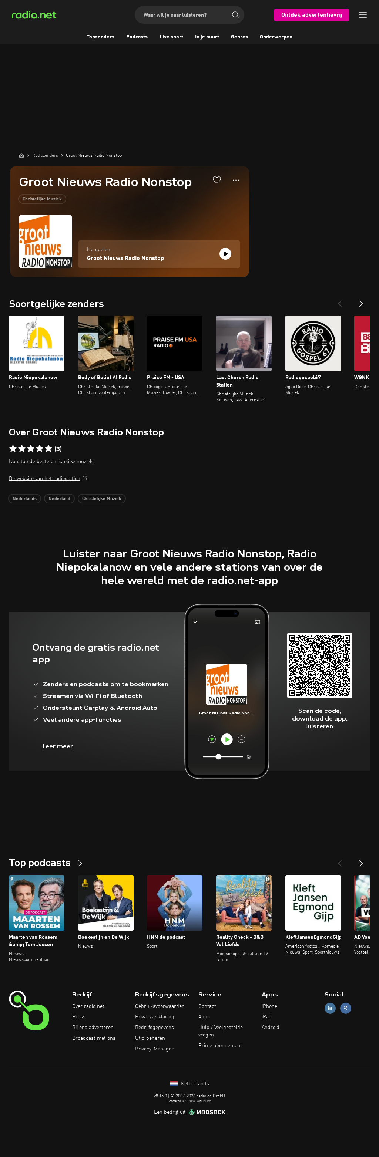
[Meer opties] (236, 180)
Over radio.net (88, 1006)
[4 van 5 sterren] (39, 448)
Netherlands (194, 1083)
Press (78, 1016)
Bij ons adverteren (93, 1027)
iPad (267, 1016)
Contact (207, 1006)
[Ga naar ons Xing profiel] (346, 1008)
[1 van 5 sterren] (13, 448)
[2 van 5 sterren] (21, 448)
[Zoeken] (235, 14)
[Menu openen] (362, 14)
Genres (239, 37)
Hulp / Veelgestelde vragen (220, 1031)
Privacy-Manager (154, 1049)
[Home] (21, 155)
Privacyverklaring (154, 1016)
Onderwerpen (276, 37)
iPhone (269, 1006)
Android (270, 1027)
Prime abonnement (220, 1045)
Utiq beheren (150, 1038)
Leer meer (58, 746)
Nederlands (25, 499)
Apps (204, 1016)
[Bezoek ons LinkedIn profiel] (330, 1008)
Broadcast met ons (93, 1038)
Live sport (171, 37)
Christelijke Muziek (42, 199)
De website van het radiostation (44, 478)
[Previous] (340, 301)
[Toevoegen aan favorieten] (217, 180)
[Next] (361, 301)
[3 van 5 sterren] (30, 448)
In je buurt (207, 37)
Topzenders (100, 37)
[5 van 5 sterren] (48, 448)
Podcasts (137, 37)
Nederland (59, 499)
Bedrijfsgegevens (154, 1027)
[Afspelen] (225, 254)
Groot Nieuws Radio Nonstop (125, 259)
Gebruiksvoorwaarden (160, 1006)
